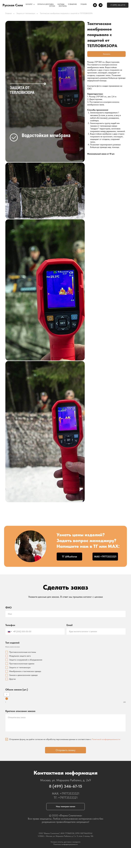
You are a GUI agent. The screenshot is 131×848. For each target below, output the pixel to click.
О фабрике (72, 4)
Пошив (83, 4)
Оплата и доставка (45, 4)
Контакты (63, 6)
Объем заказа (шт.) (16, 689)
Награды (60, 4)
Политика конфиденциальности (65, 844)
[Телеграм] (100, 5)
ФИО (8, 607)
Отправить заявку (65, 750)
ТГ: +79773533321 (66, 797)
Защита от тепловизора (26, 13)
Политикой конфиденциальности (106, 739)
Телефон (10, 625)
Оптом (52, 6)
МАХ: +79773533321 (65, 793)
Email (70, 625)
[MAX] (95, 5)
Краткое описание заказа (20, 711)
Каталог (29, 4)
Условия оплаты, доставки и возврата (65, 842)
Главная (8, 13)
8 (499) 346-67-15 (65, 786)
